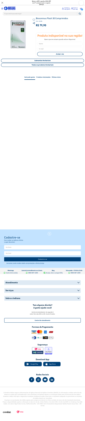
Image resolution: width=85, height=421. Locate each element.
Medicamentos (6, 20)
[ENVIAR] (60, 58)
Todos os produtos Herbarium (42, 69)
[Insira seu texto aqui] (31, 379)
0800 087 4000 (33, 273)
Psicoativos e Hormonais (20, 20)
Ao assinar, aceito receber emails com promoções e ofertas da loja (25, 263)
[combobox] (42, 14)
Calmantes (32, 20)
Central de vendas (12, 273)
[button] (34, 28)
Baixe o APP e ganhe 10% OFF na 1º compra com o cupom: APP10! (41, 2)
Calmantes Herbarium (42, 65)
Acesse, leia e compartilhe (54, 273)
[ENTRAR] (66, 9)
